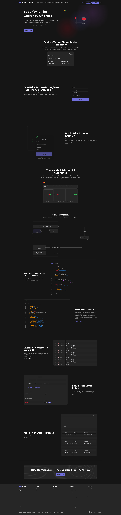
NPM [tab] (52, 263)
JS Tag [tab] (56, 263)
